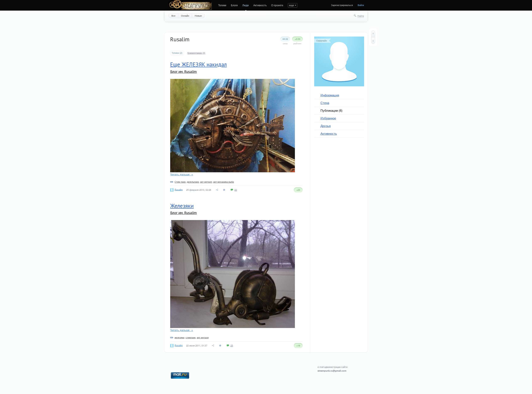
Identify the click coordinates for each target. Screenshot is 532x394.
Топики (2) (177, 52)
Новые (198, 15)
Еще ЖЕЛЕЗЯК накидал (198, 64)
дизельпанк (193, 181)
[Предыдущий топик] (373, 34)
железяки (179, 337)
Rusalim (179, 189)
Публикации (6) (331, 110)
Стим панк (180, 181)
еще (291, 5)
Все (173, 15)
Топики (222, 5)
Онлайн (185, 15)
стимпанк (191, 337)
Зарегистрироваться (342, 5)
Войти (361, 5)
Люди (245, 5)
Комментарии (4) (196, 52)
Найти (360, 15)
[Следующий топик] (373, 40)
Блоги (234, 5)
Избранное (328, 118)
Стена (324, 102)
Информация (329, 95)
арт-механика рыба (223, 181)
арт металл (206, 181)
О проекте (277, 5)
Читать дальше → (181, 174)
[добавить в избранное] (224, 189)
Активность (260, 5)
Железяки (182, 205)
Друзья (325, 126)
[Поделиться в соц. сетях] (217, 189)
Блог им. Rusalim (183, 71)
